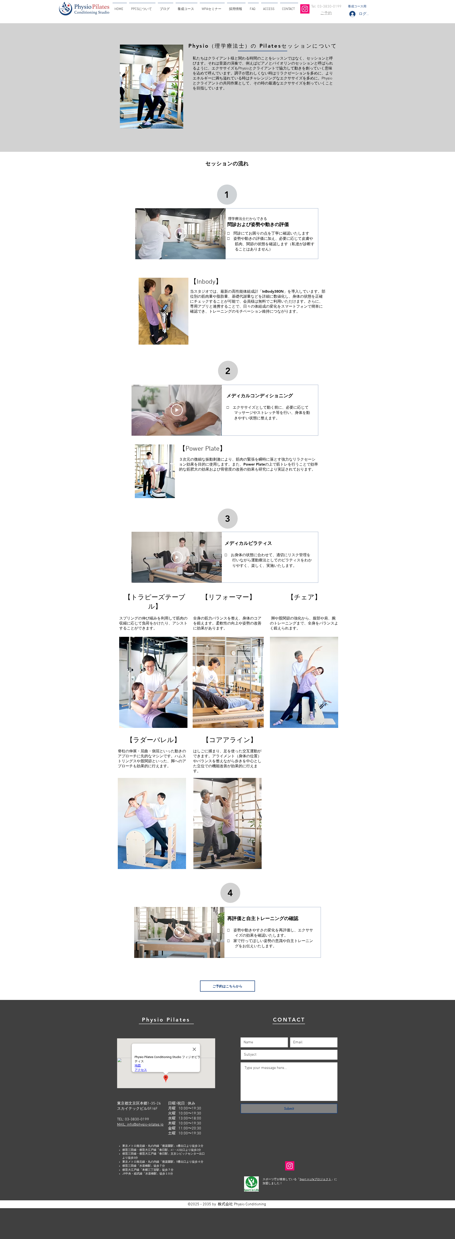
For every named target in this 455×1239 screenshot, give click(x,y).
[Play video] (181, 234)
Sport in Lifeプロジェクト (315, 1179)
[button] (142, 7)
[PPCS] (304, 9)
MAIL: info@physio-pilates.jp (140, 1124)
